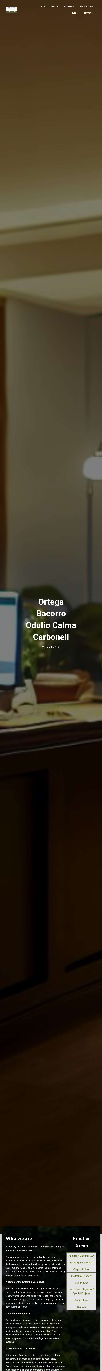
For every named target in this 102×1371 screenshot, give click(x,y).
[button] (57, 6)
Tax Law (81, 1306)
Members (68, 6)
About (54, 6)
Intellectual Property (81, 1276)
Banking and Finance (81, 1262)
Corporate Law (81, 1269)
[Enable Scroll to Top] (97, 1366)
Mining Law (81, 1300)
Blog (74, 13)
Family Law (81, 1282)
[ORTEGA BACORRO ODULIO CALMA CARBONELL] (11, 10)
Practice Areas (86, 6)
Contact (87, 13)
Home (43, 6)
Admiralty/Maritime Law (81, 1255)
